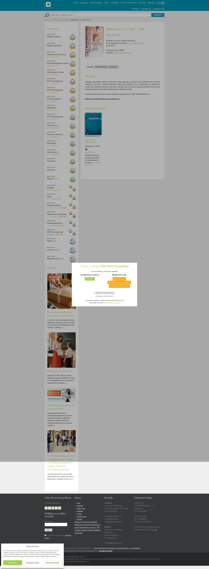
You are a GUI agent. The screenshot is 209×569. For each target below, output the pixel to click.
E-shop (79, 514)
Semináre (80, 511)
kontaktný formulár (105, 551)
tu (156, 530)
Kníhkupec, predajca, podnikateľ (119, 282)
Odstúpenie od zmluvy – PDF (90, 527)
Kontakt (79, 519)
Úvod (78, 503)
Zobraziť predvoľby (52, 563)
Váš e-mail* (48, 521)
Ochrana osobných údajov (84, 530)
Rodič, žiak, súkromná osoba (119, 286)
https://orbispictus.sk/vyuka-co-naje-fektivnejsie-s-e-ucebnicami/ (117, 548)
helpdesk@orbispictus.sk (112, 303)
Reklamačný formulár (82, 525)
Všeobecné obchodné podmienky (86, 522)
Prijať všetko (12, 563)
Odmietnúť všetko (32, 563)
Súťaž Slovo (81, 508)
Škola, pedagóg (119, 279)
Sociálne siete (82, 517)
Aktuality (80, 506)
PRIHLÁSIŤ (89, 279)
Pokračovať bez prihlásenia (104, 293)
